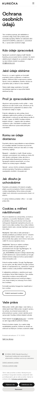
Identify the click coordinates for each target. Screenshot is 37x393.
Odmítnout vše (26, 384)
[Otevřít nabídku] (33, 3)
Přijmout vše (10, 384)
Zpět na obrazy (7, 339)
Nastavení (18, 389)
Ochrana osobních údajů (9, 366)
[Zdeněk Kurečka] (10, 3)
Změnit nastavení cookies (14, 293)
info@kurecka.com (8, 63)
